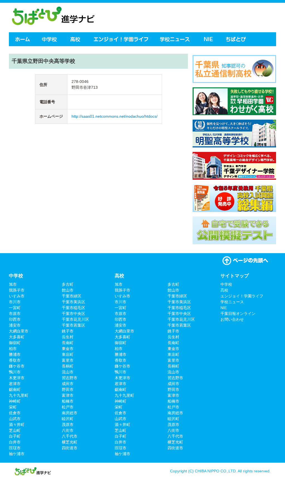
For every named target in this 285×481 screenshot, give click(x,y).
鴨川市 (15, 372)
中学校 (49, 39)
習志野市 (69, 378)
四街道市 (69, 448)
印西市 (15, 319)
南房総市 (69, 413)
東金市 (67, 348)
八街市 (67, 430)
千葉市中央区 (73, 313)
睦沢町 (67, 418)
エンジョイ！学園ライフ (120, 39)
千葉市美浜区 (73, 302)
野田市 (67, 389)
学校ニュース (175, 39)
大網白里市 (18, 331)
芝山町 (15, 430)
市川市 (15, 302)
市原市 (15, 313)
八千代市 (69, 436)
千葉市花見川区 (75, 319)
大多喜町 (16, 337)
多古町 (67, 284)
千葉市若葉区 (73, 325)
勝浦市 (15, 354)
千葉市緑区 (71, 296)
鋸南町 (15, 389)
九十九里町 (18, 395)
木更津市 (16, 378)
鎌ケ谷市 (16, 366)
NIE (208, 39)
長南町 (67, 343)
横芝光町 (69, 442)
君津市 (15, 383)
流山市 (67, 372)
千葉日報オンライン (237, 313)
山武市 (15, 418)
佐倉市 (15, 413)
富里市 (67, 360)
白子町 (15, 436)
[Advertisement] (210, 16)
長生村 (67, 337)
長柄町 (67, 366)
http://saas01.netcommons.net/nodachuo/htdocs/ (115, 116)
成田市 (67, 383)
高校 (75, 39)
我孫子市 (16, 290)
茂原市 (67, 424)
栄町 (13, 407)
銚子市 (67, 331)
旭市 (13, 284)
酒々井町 (16, 424)
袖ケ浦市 (16, 454)
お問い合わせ (232, 319)
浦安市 (15, 325)
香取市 (15, 360)
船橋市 (67, 401)
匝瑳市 (15, 448)
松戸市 (67, 407)
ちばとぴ (236, 39)
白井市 (15, 442)
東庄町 (67, 354)
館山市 (67, 290)
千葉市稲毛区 (73, 307)
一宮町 (15, 307)
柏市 (13, 348)
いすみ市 (16, 296)
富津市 (67, 395)
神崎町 (15, 401)
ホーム (22, 39)
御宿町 (15, 343)
